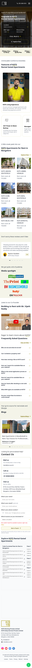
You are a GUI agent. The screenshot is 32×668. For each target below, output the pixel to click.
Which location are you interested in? (12, 516)
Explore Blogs (25, 416)
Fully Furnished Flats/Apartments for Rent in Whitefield (13, 569)
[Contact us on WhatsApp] (28, 665)
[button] (16, 321)
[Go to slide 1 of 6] (9, 260)
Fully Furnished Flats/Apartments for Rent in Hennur (13, 555)
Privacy (15, 659)
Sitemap (26, 659)
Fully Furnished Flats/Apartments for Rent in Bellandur (13, 559)
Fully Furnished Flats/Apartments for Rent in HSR (13, 573)
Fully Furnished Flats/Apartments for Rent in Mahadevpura (13, 576)
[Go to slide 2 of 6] (12, 260)
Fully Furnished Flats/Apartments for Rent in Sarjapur (13, 562)
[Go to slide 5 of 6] (19, 260)
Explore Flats (25, 155)
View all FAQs (25, 343)
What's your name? (7, 496)
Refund (20, 659)
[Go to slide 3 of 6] (14, 260)
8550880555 (6, 640)
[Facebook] (10, 648)
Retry (2, 524)
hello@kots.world (8, 465)
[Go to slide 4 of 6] (17, 260)
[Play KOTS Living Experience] (16, 87)
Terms (11, 659)
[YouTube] (6, 648)
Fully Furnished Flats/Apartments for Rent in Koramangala (13, 566)
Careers (6, 659)
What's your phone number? (9, 510)
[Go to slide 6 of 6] (22, 260)
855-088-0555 (22, 3)
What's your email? (9, 503)
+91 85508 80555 (8, 476)
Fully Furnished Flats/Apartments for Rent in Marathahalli (13, 551)
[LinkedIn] (13, 648)
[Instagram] (2, 648)
